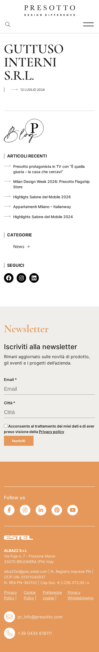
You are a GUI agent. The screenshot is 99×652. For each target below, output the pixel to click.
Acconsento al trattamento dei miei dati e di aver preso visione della (49, 429)
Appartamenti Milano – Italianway (42, 206)
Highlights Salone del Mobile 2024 (43, 216)
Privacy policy (51, 431)
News (18, 246)
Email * (10, 379)
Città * (9, 403)
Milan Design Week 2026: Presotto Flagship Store (51, 184)
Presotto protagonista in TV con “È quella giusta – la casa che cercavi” (49, 169)
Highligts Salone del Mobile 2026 (42, 197)
